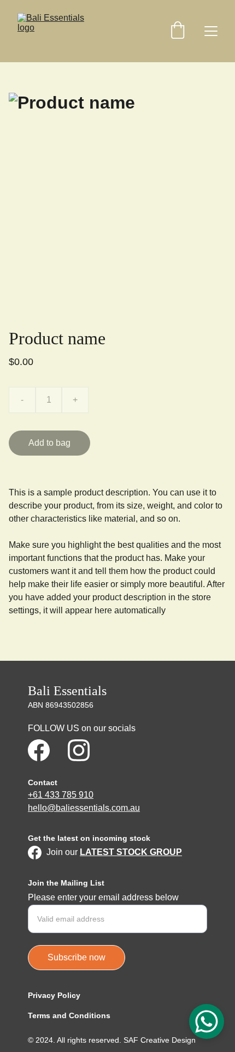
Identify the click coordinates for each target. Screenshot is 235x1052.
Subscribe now (76, 957)
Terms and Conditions (69, 1015)
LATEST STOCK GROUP (131, 852)
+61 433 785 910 (60, 794)
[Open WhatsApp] (206, 1021)
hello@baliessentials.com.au (84, 807)
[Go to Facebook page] (39, 750)
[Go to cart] (177, 31)
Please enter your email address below (103, 897)
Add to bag (49, 442)
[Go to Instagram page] (79, 750)
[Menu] (211, 31)
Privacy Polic (52, 995)
